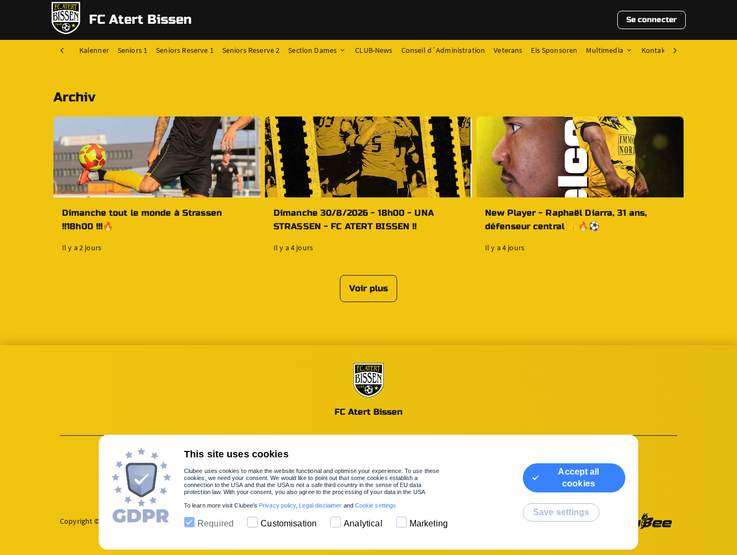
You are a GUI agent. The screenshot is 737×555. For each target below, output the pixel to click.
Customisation (289, 523)
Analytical (363, 523)
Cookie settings (375, 505)
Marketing (429, 523)
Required (215, 523)
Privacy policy (277, 505)
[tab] (98, 50)
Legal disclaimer (320, 505)
